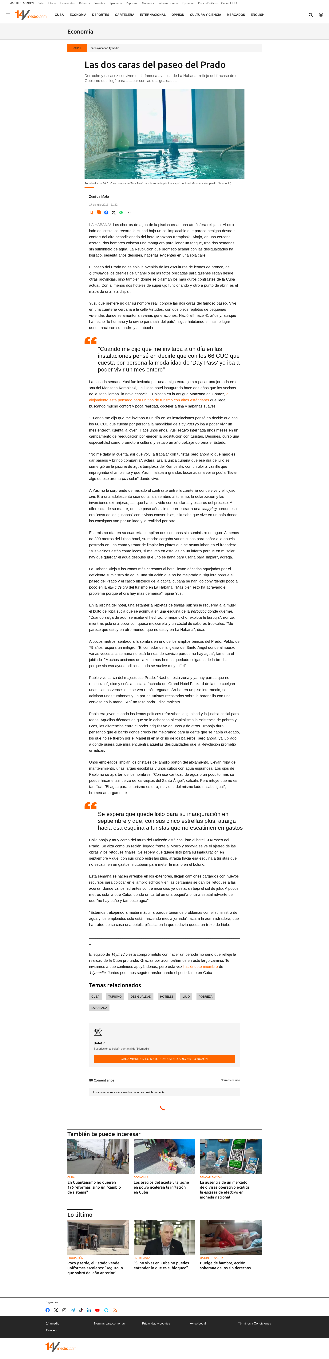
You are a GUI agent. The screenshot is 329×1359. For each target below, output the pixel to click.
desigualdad (141, 996)
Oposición (188, 3)
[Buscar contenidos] (310, 15)
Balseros (84, 3)
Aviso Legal (198, 1323)
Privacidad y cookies (156, 1323)
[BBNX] (61, 1347)
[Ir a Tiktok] (81, 1310)
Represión (132, 3)
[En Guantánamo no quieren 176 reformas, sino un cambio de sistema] (98, 1156)
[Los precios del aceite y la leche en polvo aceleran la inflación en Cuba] (164, 1156)
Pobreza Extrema (168, 3)
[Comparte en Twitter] (113, 212)
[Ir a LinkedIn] (90, 1310)
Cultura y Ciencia (205, 14)
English (257, 14)
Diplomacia (115, 3)
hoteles (166, 996)
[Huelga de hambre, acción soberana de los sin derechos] (231, 1237)
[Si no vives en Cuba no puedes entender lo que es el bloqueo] (164, 1237)
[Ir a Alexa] (107, 1310)
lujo (186, 996)
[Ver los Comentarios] (99, 212)
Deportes (100, 14)
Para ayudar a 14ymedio (104, 48)
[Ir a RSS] (116, 1310)
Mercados (236, 14)
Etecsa (52, 3)
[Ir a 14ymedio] (32, 15)
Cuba (59, 14)
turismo (115, 996)
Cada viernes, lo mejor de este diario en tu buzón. (164, 1059)
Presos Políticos (207, 3)
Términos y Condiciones (254, 1323)
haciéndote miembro (200, 966)
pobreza (205, 996)
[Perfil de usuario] (321, 15)
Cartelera (124, 14)
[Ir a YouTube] (98, 1310)
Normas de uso (230, 1080)
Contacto (52, 1330)
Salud (41, 3)
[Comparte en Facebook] (106, 212)
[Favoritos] (91, 212)
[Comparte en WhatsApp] (121, 212)
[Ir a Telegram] (73, 1310)
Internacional (153, 14)
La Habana (99, 1007)
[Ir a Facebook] (48, 1310)
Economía (78, 14)
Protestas (99, 3)
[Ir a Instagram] (65, 1310)
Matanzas (148, 3)
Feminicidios (67, 3)
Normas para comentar (109, 1323)
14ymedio (52, 1323)
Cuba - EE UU (229, 3)
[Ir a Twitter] (57, 1310)
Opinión (178, 14)
